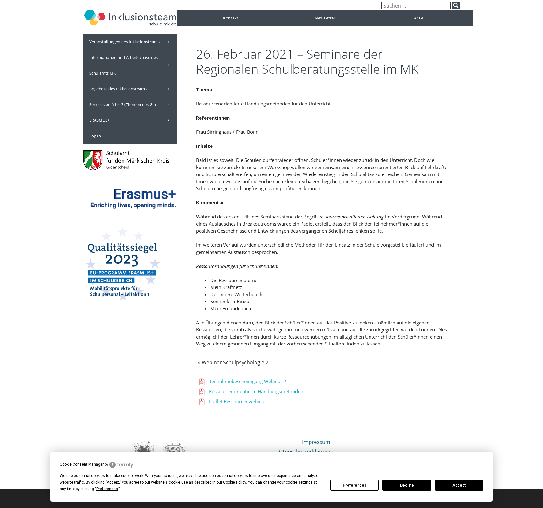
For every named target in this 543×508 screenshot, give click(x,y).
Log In (95, 136)
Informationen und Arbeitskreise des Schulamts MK (123, 65)
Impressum (316, 442)
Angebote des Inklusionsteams (118, 89)
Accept (459, 485)
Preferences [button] (107, 489)
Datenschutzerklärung (303, 451)
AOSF (419, 18)
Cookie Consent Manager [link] (82, 464)
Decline (407, 485)
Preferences (354, 485)
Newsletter (325, 18)
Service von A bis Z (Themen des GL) (122, 104)
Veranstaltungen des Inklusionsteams (124, 42)
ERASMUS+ (99, 120)
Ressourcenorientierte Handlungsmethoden (256, 391)
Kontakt (230, 18)
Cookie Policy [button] (234, 482)
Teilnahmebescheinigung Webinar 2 (247, 381)
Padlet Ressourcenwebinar (237, 401)
